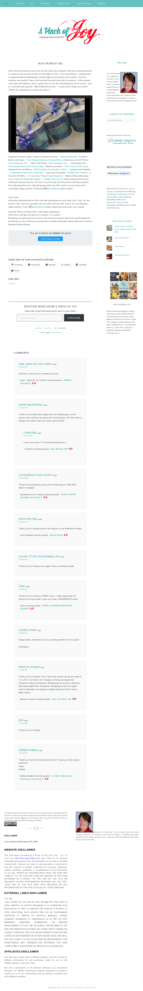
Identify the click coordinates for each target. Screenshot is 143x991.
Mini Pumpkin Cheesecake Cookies (50, 169)
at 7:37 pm (27, 435)
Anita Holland (28, 519)
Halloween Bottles (69, 156)
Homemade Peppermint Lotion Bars (27, 172)
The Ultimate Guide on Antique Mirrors (44, 160)
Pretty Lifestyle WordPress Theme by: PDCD (79, 987)
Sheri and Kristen (31, 405)
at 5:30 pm (23, 753)
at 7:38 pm (23, 408)
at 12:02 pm (23, 478)
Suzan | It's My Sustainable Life (39, 556)
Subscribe (74, 317)
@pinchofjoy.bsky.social (122, 194)
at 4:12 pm (23, 367)
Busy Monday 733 (122, 304)
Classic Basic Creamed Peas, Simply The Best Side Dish (125, 229)
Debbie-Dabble (28, 750)
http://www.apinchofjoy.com (27, 858)
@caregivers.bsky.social (116, 202)
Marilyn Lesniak (29, 667)
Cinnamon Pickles (122, 255)
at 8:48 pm (23, 670)
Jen (21, 720)
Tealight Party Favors (53, 179)
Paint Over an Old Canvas (77, 166)
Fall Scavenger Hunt (58, 163)
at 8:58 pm (23, 633)
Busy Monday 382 (59, 449)
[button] (44, 142)
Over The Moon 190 (61, 699)
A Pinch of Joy (71, 31)
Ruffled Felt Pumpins (78, 172)
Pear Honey (119, 246)
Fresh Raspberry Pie (17, 163)
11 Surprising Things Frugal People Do (45, 176)
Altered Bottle (56, 535)
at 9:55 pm (23, 589)
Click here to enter (50, 238)
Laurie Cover (27, 630)
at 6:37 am (23, 522)
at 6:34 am (23, 559)
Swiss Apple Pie (15, 179)
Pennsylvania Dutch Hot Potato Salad (26, 166)
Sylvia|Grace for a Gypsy (35, 475)
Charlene (30, 433)
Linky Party (56, 332)
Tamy (22, 586)
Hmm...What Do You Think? (35, 364)
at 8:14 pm (23, 723)
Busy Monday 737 (122, 238)
